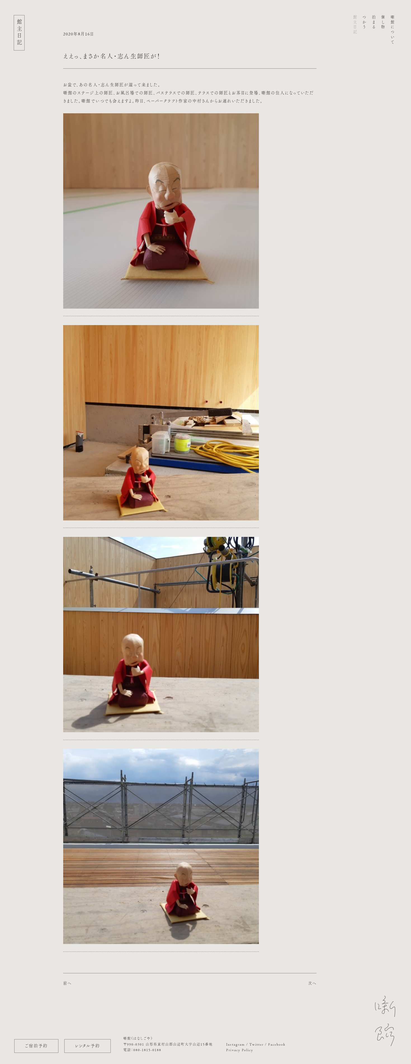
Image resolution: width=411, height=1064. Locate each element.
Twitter (256, 1044)
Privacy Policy (239, 1049)
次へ (312, 983)
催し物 (383, 22)
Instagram (235, 1044)
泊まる (374, 22)
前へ (67, 983)
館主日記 (355, 25)
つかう (364, 22)
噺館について (393, 30)
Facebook (276, 1044)
